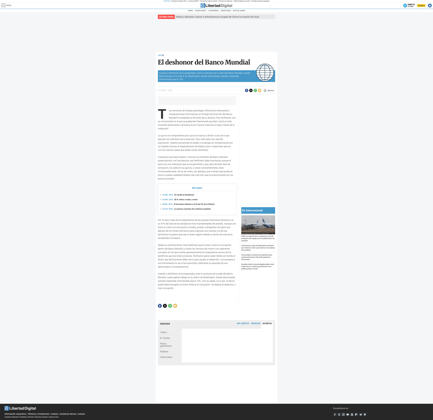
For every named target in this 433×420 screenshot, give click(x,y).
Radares (164, 351)
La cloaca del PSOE (193, 1)
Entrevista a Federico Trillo (178, 1)
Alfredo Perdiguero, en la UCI (242, 1)
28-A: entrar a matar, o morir (180, 199)
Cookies (54, 414)
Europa (190, 11)
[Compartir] (246, 90)
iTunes (364, 414)
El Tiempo (165, 338)
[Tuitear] (251, 90)
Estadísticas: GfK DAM (26, 417)
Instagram (343, 414)
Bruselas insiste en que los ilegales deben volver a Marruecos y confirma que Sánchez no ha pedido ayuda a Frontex (257, 266)
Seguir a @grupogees (163, 55)
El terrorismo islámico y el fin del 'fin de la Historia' (188, 204)
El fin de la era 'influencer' (225, 1)
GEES (160, 55)
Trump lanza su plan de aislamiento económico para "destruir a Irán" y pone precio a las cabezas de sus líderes (258, 248)
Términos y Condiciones (38, 414)
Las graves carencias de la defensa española (186, 209)
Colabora (421, 5)
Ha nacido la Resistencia (178, 195)
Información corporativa (15, 414)
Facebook (334, 414)
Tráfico (163, 332)
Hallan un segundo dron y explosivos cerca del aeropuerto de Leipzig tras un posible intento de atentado (257, 238)
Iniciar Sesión (430, 5)
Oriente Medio (226, 11)
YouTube (347, 414)
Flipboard (356, 414)
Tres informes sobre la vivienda (208, 1)
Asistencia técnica (68, 414)
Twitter (339, 414)
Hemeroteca (166, 357)
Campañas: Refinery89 (12, 417)
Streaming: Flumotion (41, 417)
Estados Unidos (200, 11)
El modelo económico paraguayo (260, 1)
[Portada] (216, 5)
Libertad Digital (169, 408)
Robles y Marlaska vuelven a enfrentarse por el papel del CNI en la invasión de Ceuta (217, 16)
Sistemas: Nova (54, 417)
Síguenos (270, 90)
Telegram (360, 414)
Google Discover (352, 414)
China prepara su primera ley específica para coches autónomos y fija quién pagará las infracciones (256, 257)
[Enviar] (255, 90)
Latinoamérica (213, 11)
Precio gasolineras (166, 344)
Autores (81, 414)
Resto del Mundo (239, 11)
